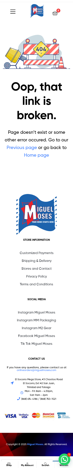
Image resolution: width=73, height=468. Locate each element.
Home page (36, 155)
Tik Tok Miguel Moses (36, 344)
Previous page (22, 147)
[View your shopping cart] (55, 13)
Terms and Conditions (36, 284)
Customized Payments (37, 253)
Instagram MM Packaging (36, 320)
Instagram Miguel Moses (36, 312)
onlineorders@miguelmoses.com (36, 370)
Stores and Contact (36, 268)
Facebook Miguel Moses (36, 336)
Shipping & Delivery (37, 261)
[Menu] (20, 11)
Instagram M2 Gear (36, 328)
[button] (64, 459)
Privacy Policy (36, 276)
